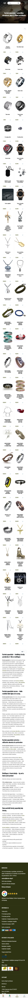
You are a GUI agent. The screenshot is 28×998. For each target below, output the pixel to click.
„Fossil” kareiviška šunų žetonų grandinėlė (20, 227)
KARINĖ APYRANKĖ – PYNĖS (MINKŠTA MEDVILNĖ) (20, 300)
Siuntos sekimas (5, 944)
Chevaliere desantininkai (7, 47)
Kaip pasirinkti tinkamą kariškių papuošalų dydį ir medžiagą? (12, 840)
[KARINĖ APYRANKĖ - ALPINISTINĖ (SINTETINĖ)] (20, 362)
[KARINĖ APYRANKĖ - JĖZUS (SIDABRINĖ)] (8, 362)
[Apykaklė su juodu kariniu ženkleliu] (8, 172)
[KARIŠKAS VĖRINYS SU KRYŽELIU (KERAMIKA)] (8, 602)
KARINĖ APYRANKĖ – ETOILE (8, 468)
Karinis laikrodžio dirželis (20, 159)
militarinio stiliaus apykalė (11, 749)
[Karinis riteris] (8, 60)
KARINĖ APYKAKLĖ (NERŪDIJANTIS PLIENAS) (8, 276)
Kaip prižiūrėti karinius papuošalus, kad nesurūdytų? (13, 846)
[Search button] (18, 3)
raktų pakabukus (21, 682)
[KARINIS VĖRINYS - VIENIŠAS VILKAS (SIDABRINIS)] (20, 602)
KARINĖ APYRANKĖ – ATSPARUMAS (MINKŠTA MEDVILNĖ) (20, 444)
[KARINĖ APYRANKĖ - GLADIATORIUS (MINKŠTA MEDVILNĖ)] (20, 506)
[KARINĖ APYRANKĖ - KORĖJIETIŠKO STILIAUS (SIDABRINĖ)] (8, 411)
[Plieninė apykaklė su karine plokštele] (20, 172)
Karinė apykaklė (8, 203)
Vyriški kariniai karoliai (7, 253)
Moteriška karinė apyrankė (8, 515)
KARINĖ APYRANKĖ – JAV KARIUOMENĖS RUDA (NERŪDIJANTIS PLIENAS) (20, 396)
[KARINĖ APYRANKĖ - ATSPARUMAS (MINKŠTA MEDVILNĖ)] (20, 434)
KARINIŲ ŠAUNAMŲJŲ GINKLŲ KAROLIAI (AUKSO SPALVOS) (20, 540)
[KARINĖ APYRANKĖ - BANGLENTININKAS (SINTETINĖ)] (20, 482)
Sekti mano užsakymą (6, 881)
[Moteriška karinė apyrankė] (8, 506)
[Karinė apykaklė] (8, 194)
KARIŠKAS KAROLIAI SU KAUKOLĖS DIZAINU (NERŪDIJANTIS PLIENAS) (20, 637)
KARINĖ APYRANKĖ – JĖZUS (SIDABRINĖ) (8, 371)
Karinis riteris (7, 69)
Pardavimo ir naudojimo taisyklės (9, 921)
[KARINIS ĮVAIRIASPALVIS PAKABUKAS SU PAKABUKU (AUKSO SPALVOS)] (8, 217)
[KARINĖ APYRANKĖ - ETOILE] (8, 458)
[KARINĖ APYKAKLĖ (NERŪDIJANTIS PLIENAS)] (8, 266)
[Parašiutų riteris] (20, 128)
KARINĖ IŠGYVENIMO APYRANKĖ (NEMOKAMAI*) (7, 492)
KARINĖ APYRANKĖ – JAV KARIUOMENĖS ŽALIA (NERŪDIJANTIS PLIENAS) (7, 347)
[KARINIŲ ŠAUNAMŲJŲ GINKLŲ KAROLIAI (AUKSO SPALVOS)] (20, 529)
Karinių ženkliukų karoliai (20, 253)
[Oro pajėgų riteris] (8, 128)
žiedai (20, 757)
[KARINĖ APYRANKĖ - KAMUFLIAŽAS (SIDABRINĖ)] (20, 458)
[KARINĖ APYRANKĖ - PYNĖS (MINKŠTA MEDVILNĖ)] (20, 289)
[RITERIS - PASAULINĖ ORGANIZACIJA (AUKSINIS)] (8, 82)
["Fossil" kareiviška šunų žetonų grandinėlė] (20, 217)
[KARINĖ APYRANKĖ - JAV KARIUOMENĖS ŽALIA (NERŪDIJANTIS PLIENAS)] (8, 337)
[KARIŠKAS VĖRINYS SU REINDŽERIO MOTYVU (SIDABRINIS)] (20, 553)
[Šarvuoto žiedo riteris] (20, 105)
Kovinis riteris (20, 90)
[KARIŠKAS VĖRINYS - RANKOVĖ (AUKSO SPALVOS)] (8, 626)
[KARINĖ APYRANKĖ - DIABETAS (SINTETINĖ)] (20, 337)
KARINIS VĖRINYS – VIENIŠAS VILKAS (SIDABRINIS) (20, 612)
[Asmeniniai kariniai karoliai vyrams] (8, 289)
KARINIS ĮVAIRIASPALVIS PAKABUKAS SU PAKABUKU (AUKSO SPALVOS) (8, 228)
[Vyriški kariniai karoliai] (8, 243)
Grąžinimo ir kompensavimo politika (10, 919)
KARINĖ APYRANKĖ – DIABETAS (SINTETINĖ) (20, 347)
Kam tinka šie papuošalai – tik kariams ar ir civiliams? (13, 848)
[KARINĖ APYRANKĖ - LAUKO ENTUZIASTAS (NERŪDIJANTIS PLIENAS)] (8, 386)
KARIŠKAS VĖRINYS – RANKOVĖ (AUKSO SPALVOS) (7, 636)
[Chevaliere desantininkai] (8, 38)
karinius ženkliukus (19, 680)
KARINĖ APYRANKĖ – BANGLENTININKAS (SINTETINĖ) (20, 492)
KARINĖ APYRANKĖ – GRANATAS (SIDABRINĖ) (20, 323)
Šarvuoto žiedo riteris (20, 115)
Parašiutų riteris (20, 137)
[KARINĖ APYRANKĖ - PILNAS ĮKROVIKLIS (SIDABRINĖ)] (8, 529)
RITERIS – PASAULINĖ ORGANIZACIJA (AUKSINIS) (7, 92)
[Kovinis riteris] (20, 82)
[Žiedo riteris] (8, 105)
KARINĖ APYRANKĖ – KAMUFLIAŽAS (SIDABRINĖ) (20, 468)
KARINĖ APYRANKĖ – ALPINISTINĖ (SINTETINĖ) (20, 372)
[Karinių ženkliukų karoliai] (20, 243)
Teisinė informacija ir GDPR (8, 924)
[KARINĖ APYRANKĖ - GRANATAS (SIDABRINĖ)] (20, 313)
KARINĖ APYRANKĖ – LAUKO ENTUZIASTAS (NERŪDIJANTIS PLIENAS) (7, 396)
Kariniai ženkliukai (5, 827)
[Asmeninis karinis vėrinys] (20, 266)
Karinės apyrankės (12, 820)
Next (22, 651)
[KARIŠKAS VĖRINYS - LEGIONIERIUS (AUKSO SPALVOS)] (8, 578)
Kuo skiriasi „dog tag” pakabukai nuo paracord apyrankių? (12, 843)
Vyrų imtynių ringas (20, 46)
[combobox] (12, 3)
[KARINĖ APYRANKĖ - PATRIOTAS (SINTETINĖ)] (20, 411)
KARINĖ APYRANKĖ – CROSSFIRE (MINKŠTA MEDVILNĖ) (7, 323)
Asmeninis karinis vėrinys (20, 275)
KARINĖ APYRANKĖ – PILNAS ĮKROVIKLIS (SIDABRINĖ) (8, 540)
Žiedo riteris (8, 114)
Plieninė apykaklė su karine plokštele (20, 181)
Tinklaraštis (4, 911)
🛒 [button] (10, 52)
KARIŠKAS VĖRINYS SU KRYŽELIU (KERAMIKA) (8, 612)
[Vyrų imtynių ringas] (20, 38)
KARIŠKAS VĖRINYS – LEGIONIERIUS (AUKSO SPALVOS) (7, 588)
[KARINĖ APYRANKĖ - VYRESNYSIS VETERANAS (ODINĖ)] (8, 434)
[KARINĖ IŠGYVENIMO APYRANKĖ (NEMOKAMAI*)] (8, 482)
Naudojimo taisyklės (6, 946)
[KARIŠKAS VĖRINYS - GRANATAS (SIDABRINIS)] (8, 553)
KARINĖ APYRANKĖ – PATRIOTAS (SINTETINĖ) (20, 421)
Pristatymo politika (6, 914)
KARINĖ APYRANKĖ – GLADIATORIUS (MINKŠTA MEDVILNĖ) (20, 516)
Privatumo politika (6, 916)
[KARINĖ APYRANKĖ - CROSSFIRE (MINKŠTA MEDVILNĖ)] (8, 313)
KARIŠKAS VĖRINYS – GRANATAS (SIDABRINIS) (7, 563)
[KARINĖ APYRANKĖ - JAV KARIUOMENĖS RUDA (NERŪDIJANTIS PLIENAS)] (20, 386)
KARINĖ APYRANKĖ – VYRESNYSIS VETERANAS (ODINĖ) (8, 444)
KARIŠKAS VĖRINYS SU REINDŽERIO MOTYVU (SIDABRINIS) (20, 564)
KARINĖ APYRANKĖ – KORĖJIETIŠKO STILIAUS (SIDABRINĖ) (7, 421)
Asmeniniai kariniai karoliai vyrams (7, 299)
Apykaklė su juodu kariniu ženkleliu (8, 181)
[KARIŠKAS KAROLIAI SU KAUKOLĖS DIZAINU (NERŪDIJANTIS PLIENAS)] (20, 626)
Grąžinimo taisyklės (6, 949)
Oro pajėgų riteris (8, 137)
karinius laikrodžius (16, 731)
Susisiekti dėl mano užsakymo (8, 883)
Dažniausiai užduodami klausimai (9, 941)
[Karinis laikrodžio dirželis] (20, 149)
